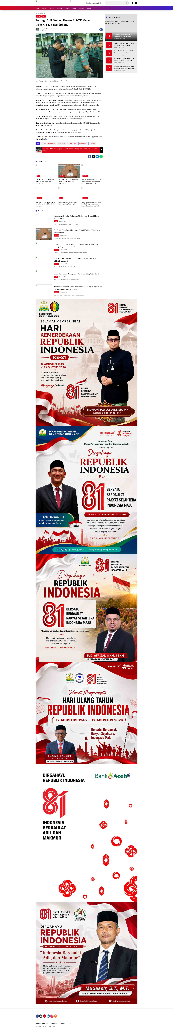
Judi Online (62, 143)
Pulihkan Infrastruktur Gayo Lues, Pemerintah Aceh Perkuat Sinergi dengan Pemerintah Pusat (91, 181)
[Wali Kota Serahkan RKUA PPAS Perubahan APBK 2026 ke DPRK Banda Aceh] (46, 193)
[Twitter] (93, 156)
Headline (38, 16)
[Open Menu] (136, 3)
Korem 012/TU (73, 143)
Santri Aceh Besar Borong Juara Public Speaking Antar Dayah (67, 203)
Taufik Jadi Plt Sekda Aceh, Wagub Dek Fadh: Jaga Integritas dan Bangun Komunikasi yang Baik (91, 204)
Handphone (52, 143)
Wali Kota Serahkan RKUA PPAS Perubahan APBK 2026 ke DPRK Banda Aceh (45, 204)
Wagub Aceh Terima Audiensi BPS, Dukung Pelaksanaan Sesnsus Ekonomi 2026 (125, 52)
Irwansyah (42, 29)
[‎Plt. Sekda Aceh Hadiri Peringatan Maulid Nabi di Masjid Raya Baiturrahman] (69, 171)
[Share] (101, 29)
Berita (38, 175)
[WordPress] (48, 1016)
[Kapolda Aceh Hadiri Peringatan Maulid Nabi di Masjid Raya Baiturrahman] (46, 171)
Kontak (69, 1023)
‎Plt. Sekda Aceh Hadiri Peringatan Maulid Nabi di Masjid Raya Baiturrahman (68, 181)
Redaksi (62, 1023)
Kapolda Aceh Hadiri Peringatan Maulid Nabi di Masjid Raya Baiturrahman (45, 181)
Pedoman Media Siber (42, 1023)
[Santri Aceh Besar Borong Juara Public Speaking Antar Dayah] (69, 193)
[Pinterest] (44, 1016)
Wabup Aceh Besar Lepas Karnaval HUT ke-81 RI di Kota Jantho (124, 44)
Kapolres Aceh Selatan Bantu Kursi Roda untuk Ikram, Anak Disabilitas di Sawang (125, 67)
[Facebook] (89, 156)
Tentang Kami (54, 1023)
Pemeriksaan (83, 143)
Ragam (43, 16)
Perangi (93, 143)
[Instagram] (52, 1016)
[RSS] (55, 1016)
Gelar (44, 143)
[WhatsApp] (101, 156)
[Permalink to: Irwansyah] (38, 29)
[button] (127, 3)
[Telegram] (97, 156)
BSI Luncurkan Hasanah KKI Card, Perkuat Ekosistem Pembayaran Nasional (124, 59)
